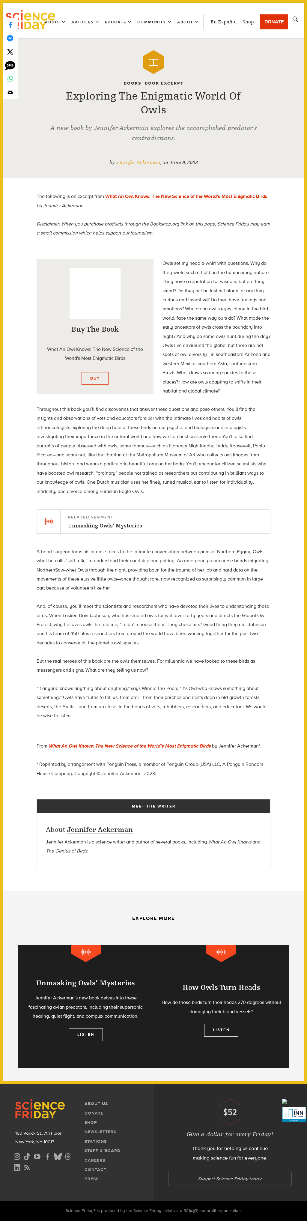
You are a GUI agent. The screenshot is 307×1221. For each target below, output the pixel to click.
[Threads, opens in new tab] (67, 1156)
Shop (248, 22)
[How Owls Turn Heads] (221, 1006)
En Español (223, 22)
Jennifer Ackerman (138, 162)
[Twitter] (10, 51)
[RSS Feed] (26, 1166)
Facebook (10, 24)
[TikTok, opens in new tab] (26, 1156)
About (185, 22)
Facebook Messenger (10, 38)
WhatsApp (10, 78)
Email (10, 92)
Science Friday (30, 20)
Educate (115, 22)
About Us (96, 1103)
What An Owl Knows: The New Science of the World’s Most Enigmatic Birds (186, 196)
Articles (82, 22)
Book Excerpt (164, 83)
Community (151, 22)
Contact (95, 1169)
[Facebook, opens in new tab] (47, 1156)
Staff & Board (103, 1150)
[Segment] (86, 953)
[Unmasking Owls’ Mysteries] (86, 1006)
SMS (10, 65)
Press (92, 1178)
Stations (96, 1141)
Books (132, 83)
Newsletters (100, 1131)
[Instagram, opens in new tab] (16, 1156)
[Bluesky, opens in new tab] (57, 1156)
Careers (95, 1160)
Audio (52, 22)
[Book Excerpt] (153, 62)
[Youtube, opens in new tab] (37, 1156)
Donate (274, 22)
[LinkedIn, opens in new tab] (16, 1166)
